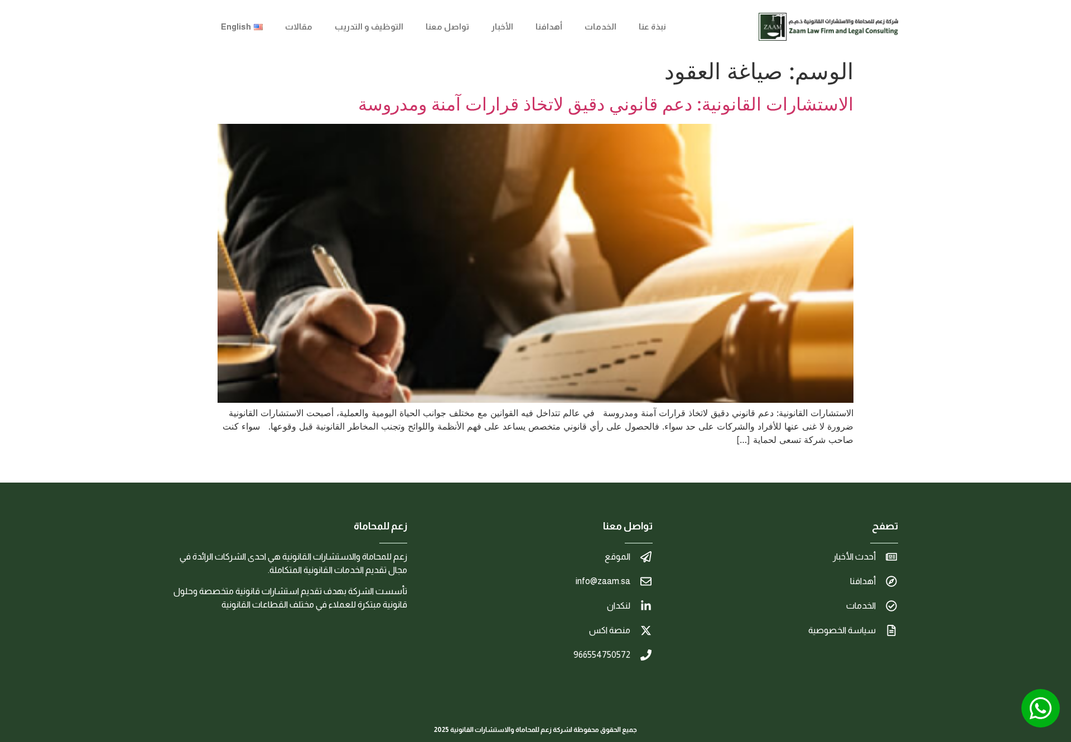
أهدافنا (549, 26)
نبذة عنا (652, 26)
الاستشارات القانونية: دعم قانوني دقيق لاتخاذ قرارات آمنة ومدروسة (605, 104)
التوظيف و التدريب (369, 26)
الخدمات (600, 26)
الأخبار (502, 26)
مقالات (298, 26)
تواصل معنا (447, 26)
